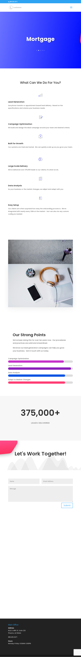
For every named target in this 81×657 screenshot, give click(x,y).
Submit (67, 505)
